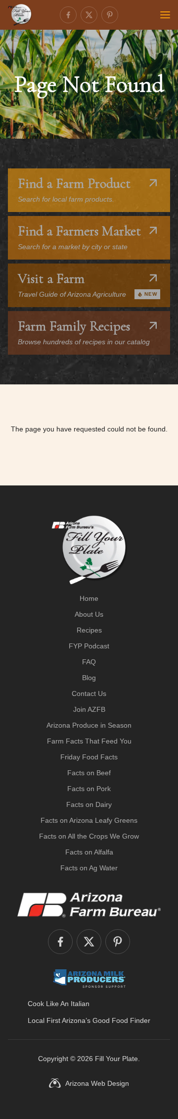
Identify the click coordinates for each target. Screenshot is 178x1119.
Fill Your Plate (116, 1059)
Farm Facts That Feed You (89, 741)
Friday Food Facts (89, 757)
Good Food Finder (121, 1020)
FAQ (89, 662)
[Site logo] (89, 550)
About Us (89, 614)
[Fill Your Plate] (20, 15)
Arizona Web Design (97, 1083)
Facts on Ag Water (89, 868)
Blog (89, 678)
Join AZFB (89, 709)
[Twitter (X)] (89, 14)
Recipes (89, 630)
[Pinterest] (109, 14)
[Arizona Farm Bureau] (89, 904)
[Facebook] (68, 14)
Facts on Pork (89, 789)
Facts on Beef (89, 773)
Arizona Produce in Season (89, 725)
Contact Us (89, 693)
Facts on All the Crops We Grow (89, 836)
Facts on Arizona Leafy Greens (89, 820)
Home (89, 598)
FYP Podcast (89, 646)
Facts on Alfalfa (89, 852)
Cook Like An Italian (58, 1004)
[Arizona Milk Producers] (89, 978)
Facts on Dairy (89, 804)
